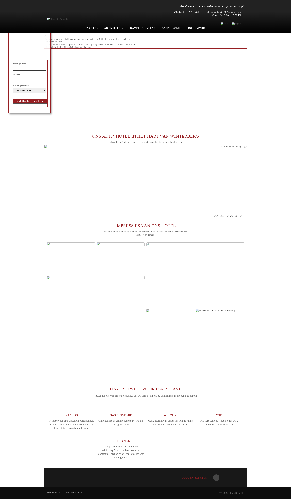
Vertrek (16, 74)
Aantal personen (21, 85)
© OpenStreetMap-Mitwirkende (228, 216)
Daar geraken (19, 63)
